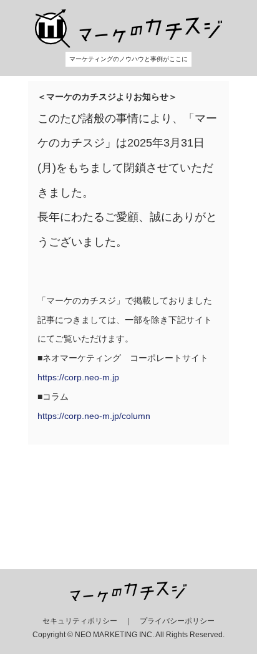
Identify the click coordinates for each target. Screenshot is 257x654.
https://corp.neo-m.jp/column (93, 416)
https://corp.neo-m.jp (78, 377)
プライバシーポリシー (177, 621)
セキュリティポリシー (79, 621)
